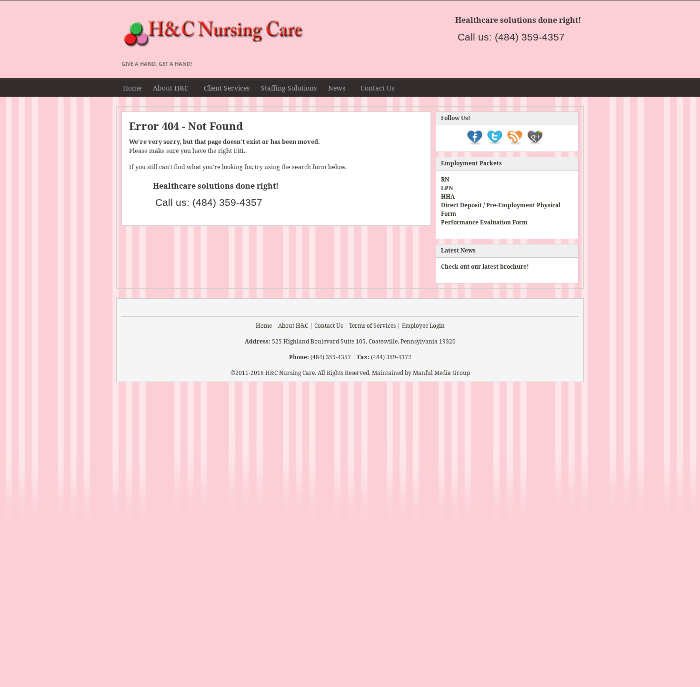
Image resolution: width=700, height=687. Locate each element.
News (333, 89)
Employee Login (423, 326)
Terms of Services (372, 326)
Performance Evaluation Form (484, 222)
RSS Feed (574, 88)
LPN (447, 188)
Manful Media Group (441, 373)
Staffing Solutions (289, 87)
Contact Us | (331, 326)
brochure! (514, 267)
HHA (448, 196)
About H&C (168, 89)
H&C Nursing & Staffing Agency (311, 34)
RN (445, 179)
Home (132, 87)
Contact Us (377, 87)
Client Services (227, 87)
